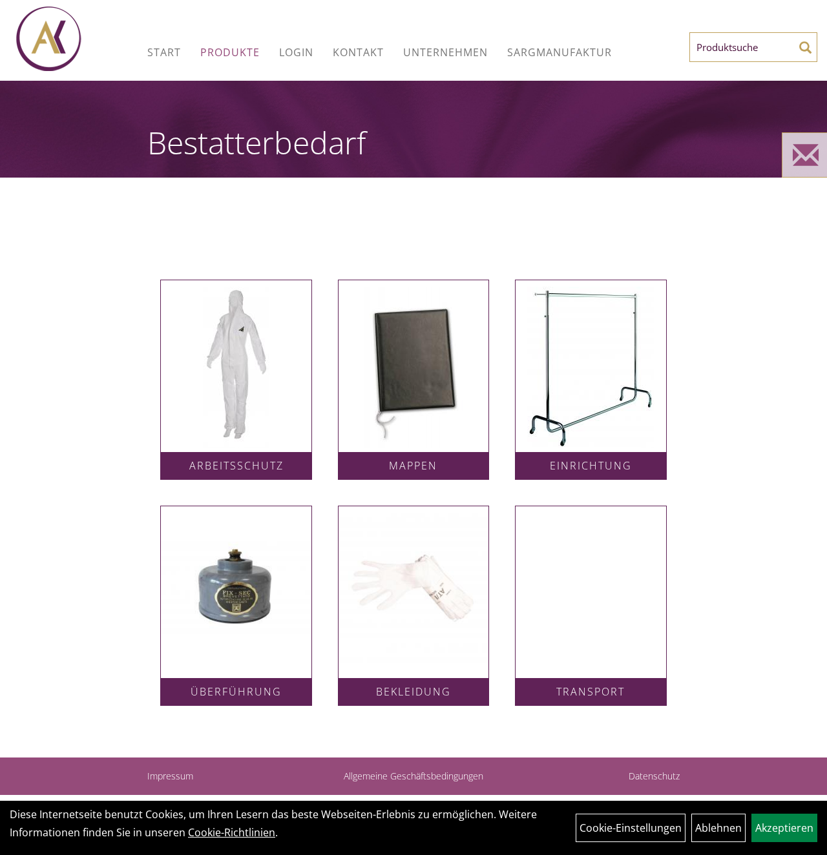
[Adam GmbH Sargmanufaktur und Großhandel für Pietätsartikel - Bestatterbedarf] (77, 38)
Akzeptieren (784, 828)
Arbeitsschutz (236, 465)
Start (164, 52)
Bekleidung (413, 692)
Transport (590, 692)
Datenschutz (654, 776)
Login (296, 52)
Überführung (236, 692)
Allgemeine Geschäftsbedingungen (413, 776)
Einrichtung (591, 465)
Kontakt (358, 52)
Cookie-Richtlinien (231, 832)
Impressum (170, 776)
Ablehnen (718, 828)
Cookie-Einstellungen (631, 828)
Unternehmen (445, 52)
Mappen (413, 465)
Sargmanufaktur (559, 52)
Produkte (230, 52)
